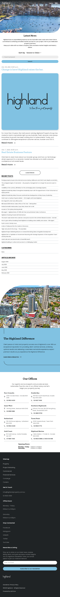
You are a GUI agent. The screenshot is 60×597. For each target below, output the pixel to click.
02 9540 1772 (38, 426)
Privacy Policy (14, 585)
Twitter (5, 539)
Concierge (6, 478)
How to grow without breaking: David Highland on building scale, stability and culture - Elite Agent (28, 220)
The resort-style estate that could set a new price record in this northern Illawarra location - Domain (29, 217)
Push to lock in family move (9, 223)
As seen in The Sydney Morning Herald (12, 209)
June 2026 (4, 267)
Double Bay (35, 393)
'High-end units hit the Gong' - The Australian (14, 229)
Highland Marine (37, 431)
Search (30, 61)
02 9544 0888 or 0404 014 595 (43, 439)
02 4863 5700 (38, 413)
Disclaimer (6, 585)
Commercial (7, 471)
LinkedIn (5, 535)
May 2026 (4, 270)
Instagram (6, 531)
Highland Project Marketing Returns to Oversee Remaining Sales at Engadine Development (26, 232)
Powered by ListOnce (9, 591)
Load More (30, 173)
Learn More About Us (11, 357)
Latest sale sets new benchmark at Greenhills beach (16, 239)
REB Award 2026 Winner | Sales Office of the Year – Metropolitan (19, 203)
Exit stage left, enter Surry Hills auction (12, 201)
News (3, 252)
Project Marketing (9, 467)
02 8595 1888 (10, 411)
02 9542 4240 (10, 426)
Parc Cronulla (9, 393)
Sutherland (8, 418)
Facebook (6, 528)
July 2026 (4, 264)
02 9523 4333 (10, 400)
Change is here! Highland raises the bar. (22, 69)
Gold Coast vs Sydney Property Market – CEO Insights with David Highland (21, 198)
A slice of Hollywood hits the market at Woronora (15, 226)
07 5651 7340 (10, 439)
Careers (6, 482)
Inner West (8, 406)
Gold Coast (8, 431)
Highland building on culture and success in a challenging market (19, 242)
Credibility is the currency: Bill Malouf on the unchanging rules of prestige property (24, 188)
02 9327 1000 (38, 400)
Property (6, 464)
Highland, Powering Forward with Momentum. (14, 215)
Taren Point (35, 418)
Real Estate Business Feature (17, 152)
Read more (7, 142)
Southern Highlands (38, 406)
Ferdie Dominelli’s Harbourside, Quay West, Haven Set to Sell (18, 206)
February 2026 (5, 273)
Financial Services (9, 475)
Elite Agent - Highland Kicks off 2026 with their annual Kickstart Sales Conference (24, 212)
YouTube (6, 542)
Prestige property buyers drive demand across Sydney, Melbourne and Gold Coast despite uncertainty (29, 180)
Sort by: (22, 53)
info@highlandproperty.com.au (14, 492)
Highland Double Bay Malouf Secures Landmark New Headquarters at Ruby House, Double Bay (27, 195)
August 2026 (5, 261)
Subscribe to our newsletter (30, 569)
